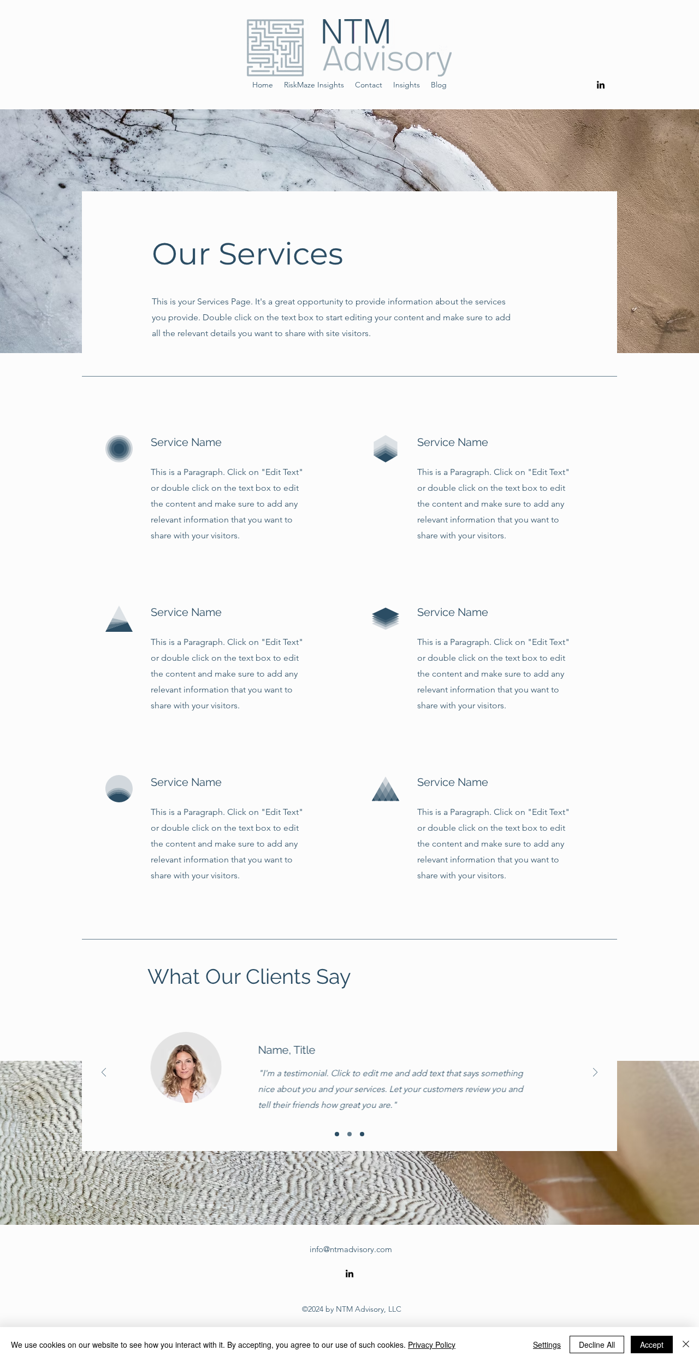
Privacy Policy (431, 1344)
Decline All (597, 1344)
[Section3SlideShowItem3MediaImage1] (362, 1134)
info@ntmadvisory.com (351, 1249)
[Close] (685, 1344)
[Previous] (104, 1073)
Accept (652, 1344)
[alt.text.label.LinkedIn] (600, 84)
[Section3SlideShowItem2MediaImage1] (349, 1134)
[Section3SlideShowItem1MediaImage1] (337, 1134)
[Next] (595, 1073)
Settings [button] (547, 1344)
